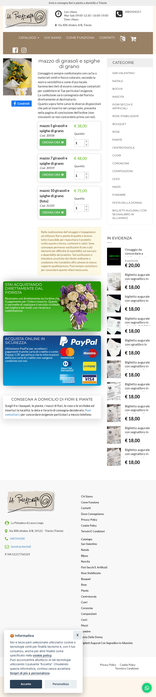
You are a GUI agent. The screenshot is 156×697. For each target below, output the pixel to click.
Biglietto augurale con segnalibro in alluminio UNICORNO (137, 280)
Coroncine (120, 163)
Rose (116, 131)
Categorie (123, 62)
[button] (122, 38)
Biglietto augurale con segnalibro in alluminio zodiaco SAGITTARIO (137, 412)
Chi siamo (87, 496)
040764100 (17, 538)
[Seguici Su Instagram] (22, 49)
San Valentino (123, 73)
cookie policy (42, 655)
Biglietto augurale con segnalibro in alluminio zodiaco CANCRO (137, 368)
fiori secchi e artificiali (122, 106)
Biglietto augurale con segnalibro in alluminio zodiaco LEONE (137, 434)
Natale (117, 81)
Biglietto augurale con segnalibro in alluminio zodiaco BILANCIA (137, 456)
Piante (117, 139)
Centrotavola (123, 147)
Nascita (118, 96)
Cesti (116, 179)
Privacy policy (89, 519)
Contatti (86, 508)
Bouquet (119, 124)
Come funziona (90, 502)
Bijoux (117, 88)
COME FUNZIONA (80, 38)
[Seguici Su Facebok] (13, 49)
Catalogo (28, 38)
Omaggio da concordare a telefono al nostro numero (137, 255)
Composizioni (122, 171)
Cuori (116, 155)
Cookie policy (89, 525)
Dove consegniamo (92, 514)
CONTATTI (107, 38)
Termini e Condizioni (127, 668)
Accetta (26, 684)
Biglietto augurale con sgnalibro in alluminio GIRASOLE (137, 346)
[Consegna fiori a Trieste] (26, 18)
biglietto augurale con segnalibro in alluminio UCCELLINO (137, 302)
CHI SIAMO (52, 38)
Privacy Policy (108, 664)
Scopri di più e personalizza (30, 673)
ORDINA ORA (51, 142)
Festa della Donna (127, 202)
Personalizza (61, 684)
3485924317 (133, 11)
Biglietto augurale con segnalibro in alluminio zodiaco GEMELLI (137, 390)
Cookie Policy (127, 664)
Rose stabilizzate (125, 116)
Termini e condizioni (93, 531)
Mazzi (116, 186)
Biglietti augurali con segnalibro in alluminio (129, 214)
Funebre (119, 194)
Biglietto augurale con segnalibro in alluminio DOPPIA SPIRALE (138, 324)
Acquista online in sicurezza (25, 341)
